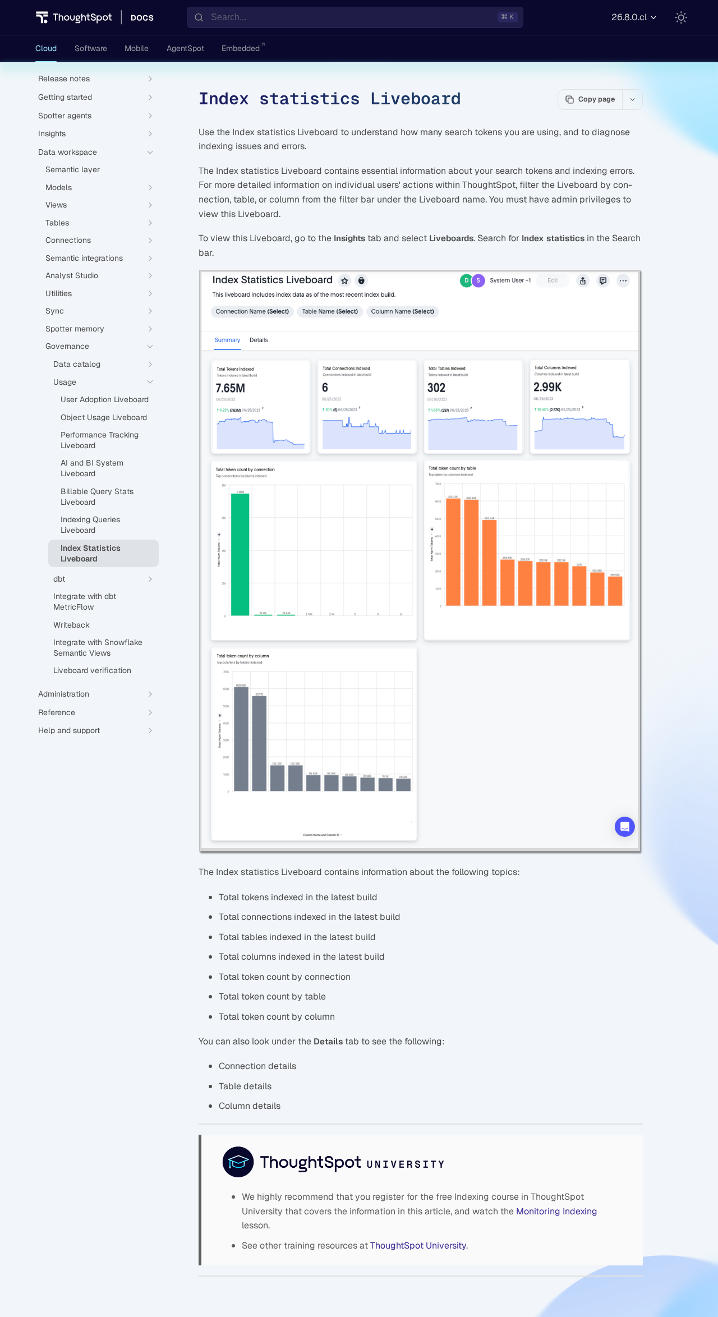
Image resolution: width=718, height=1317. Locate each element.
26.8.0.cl (629, 17)
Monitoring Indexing (556, 1211)
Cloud (46, 48)
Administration (63, 694)
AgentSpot (185, 48)
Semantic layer (72, 169)
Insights (52, 133)
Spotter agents (64, 115)
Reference (56, 712)
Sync (54, 311)
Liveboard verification (92, 670)
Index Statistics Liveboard (91, 553)
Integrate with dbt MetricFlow (84, 601)
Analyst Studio (71, 275)
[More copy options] (632, 99)
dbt (59, 579)
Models (58, 187)
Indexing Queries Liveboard (90, 524)
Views (56, 205)
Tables (57, 223)
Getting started (65, 97)
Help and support (69, 730)
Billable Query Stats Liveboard (97, 496)
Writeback (71, 625)
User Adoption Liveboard (105, 399)
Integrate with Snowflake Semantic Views (97, 647)
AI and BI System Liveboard (92, 468)
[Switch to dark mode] (681, 17)
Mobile (137, 48)
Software (91, 48)
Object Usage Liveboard (104, 417)
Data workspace (67, 152)
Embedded (241, 48)
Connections (68, 240)
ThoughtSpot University (418, 1245)
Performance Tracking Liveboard (100, 440)
